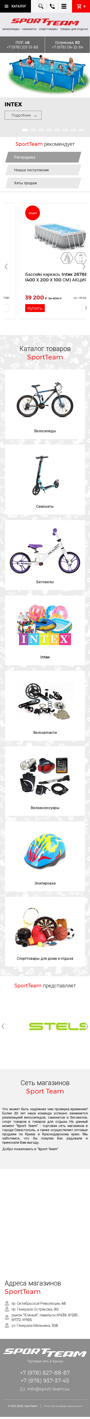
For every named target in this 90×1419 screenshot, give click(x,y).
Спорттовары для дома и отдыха (45, 958)
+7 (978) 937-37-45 (45, 1380)
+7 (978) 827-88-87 (45, 1372)
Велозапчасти (45, 732)
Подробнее (21, 115)
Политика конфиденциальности (63, 1405)
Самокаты (45, 506)
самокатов (56, 1117)
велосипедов (34, 1117)
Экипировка (45, 883)
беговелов (78, 1117)
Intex (45, 657)
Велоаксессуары (45, 807)
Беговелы (45, 581)
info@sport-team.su (48, 1388)
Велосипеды (45, 431)
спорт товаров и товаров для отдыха (34, 1121)
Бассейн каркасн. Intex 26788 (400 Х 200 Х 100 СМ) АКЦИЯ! (41, 276)
